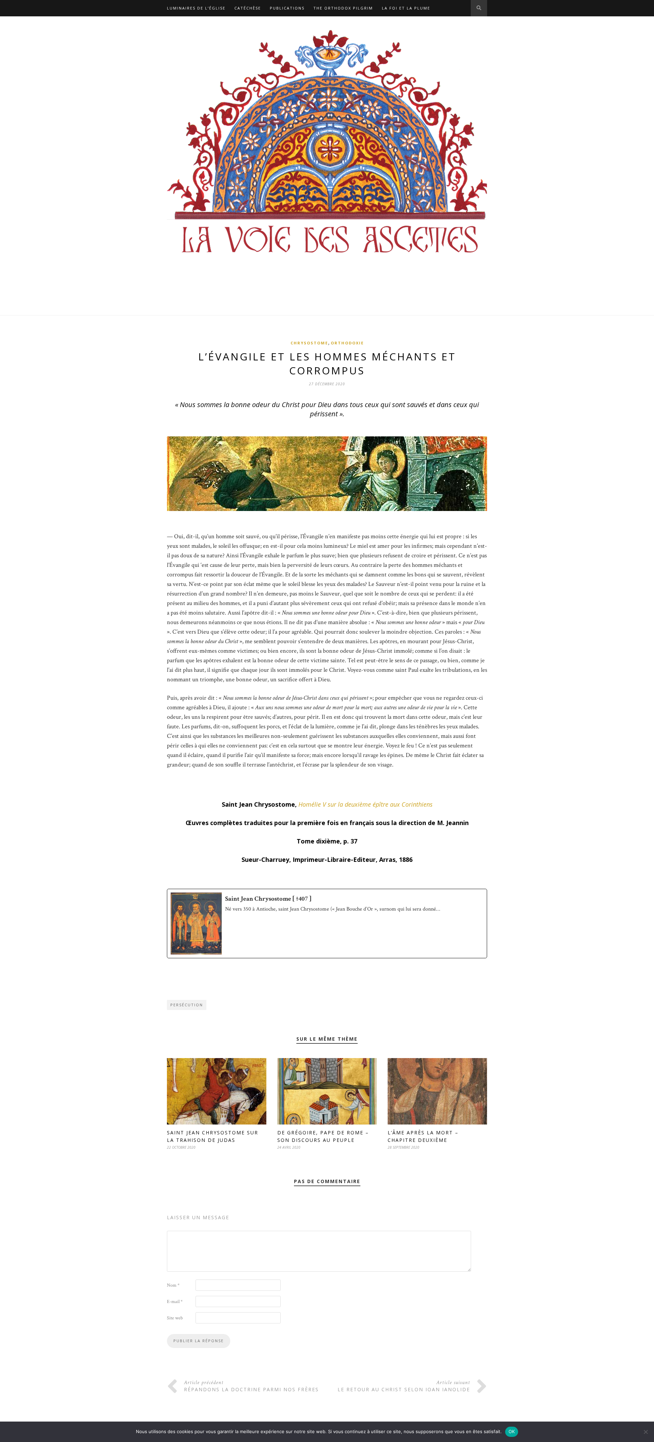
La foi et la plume (406, 8)
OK (512, 1431)
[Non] (645, 1431)
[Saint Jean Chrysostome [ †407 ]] (327, 923)
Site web (175, 1318)
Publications (287, 8)
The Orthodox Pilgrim (343, 8)
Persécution (186, 1004)
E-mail (175, 1302)
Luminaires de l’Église (196, 8)
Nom (173, 1285)
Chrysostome (309, 342)
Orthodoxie (347, 342)
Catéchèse (247, 8)
